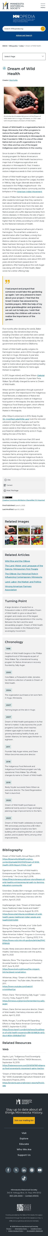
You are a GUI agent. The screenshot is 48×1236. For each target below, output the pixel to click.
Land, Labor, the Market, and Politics (23, 582)
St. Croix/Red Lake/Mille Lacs (16, 419)
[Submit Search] (43, 29)
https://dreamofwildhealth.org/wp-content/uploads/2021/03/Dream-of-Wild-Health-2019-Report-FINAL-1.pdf (21, 862)
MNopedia (13, 46)
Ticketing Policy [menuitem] (36, 1229)
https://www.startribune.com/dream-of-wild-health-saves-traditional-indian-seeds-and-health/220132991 (22, 917)
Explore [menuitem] (24, 1138)
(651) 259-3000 (16, 1196)
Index (21, 46)
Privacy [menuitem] (8, 1229)
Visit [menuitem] (24, 1133)
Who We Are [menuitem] (24, 1149)
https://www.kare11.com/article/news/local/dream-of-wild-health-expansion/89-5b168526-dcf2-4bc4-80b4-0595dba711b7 (23, 1033)
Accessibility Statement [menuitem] (35, 1231)
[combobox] (24, 28)
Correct (9, 485)
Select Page (10, 56)
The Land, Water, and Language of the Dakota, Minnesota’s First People (24, 567)
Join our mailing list (24, 1120)
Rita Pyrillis (13, 80)
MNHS (5, 46)
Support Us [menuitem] (24, 1155)
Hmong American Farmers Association (18, 588)
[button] (43, 6)
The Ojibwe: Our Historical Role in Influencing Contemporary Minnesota (23, 575)
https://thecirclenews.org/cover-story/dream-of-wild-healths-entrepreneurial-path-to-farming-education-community (23, 882)
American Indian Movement (29, 192)
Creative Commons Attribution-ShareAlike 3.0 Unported (23, 500)
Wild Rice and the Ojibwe (17, 561)
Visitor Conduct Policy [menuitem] (15, 1231)
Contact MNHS (32, 1196)
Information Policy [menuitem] (21, 1229)
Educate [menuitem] (24, 1144)
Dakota (41, 375)
